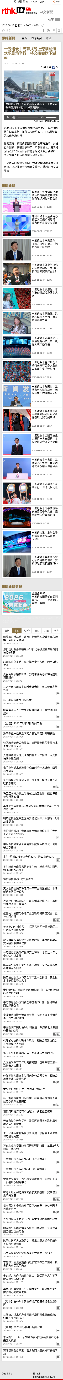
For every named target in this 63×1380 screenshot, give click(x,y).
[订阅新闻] (59, 30)
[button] (8, 117)
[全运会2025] (17, 593)
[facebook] (43, 30)
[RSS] (48, 30)
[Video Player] (31, 117)
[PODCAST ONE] (54, 30)
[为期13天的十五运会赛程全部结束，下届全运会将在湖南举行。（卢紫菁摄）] (31, 91)
